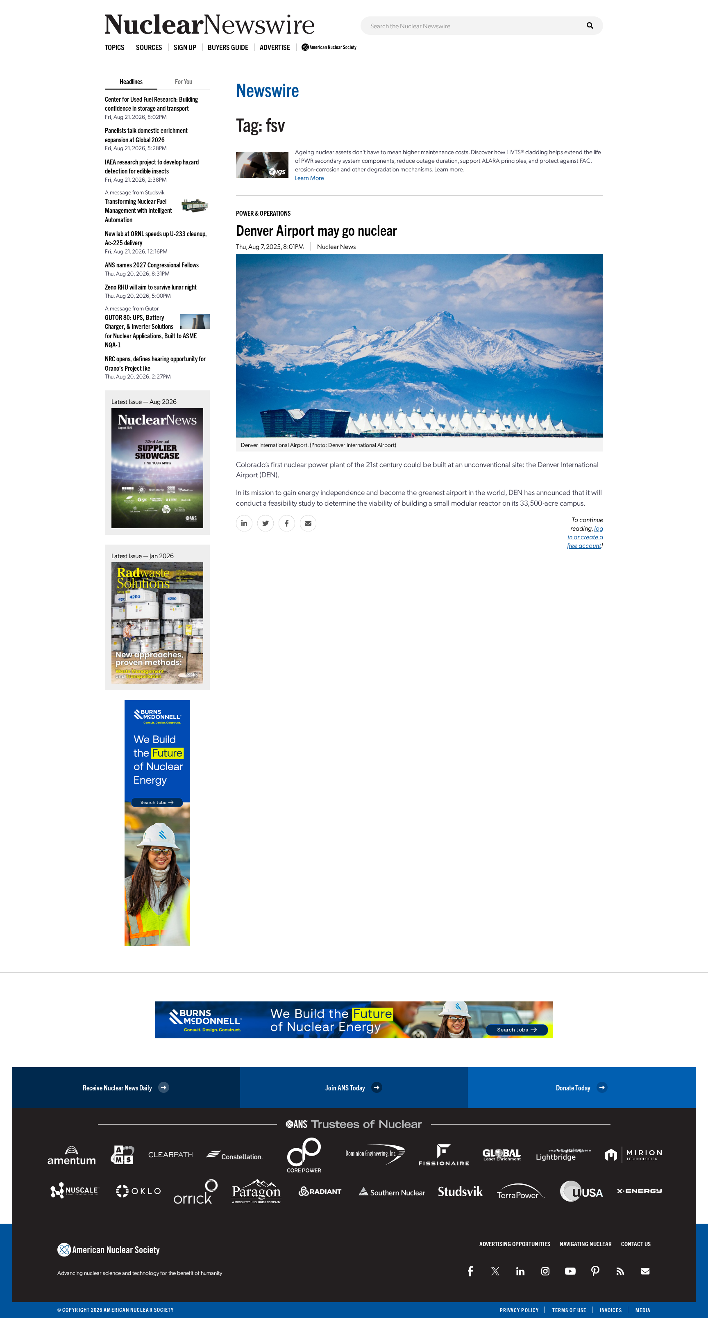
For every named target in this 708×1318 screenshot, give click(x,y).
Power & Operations (263, 213)
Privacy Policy (519, 1310)
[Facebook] (470, 1271)
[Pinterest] (595, 1271)
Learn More (309, 177)
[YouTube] (570, 1271)
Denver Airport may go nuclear (316, 229)
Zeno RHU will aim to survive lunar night (151, 287)
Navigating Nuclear (586, 1243)
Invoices (611, 1310)
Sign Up (185, 47)
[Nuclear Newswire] (620, 1271)
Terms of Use (569, 1310)
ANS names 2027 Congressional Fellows (152, 264)
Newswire (267, 89)
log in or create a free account (585, 537)
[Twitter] (495, 1271)
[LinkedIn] (520, 1271)
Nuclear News (336, 246)
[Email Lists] (645, 1271)
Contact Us (636, 1243)
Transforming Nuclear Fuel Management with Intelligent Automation (138, 210)
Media (643, 1310)
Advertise (275, 47)
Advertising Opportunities (514, 1243)
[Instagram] (545, 1271)
